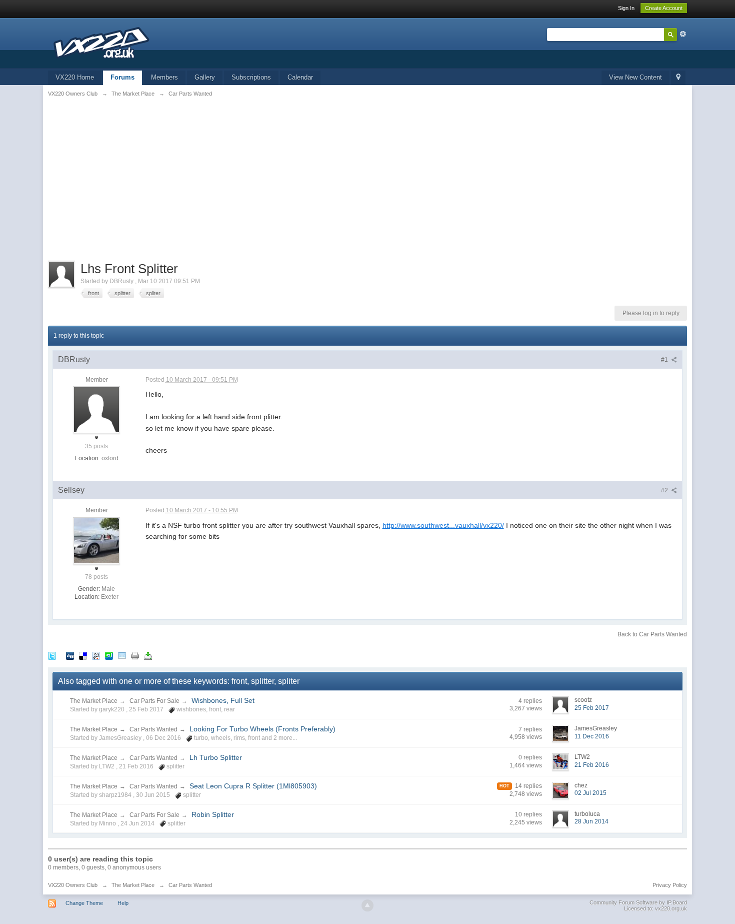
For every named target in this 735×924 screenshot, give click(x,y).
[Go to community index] (103, 42)
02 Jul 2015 (590, 792)
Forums (122, 77)
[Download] (148, 655)
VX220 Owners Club (73, 885)
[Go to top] (368, 905)
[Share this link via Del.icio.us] (83, 655)
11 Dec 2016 (591, 736)
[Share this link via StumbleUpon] (109, 655)
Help (123, 903)
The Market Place (94, 700)
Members (164, 77)
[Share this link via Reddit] (96, 655)
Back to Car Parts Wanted (652, 634)
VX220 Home (75, 77)
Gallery (204, 77)
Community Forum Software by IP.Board (638, 902)
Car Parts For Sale (155, 700)
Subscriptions (251, 77)
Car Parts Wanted (154, 729)
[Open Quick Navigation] (678, 78)
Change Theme (84, 903)
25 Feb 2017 (591, 707)
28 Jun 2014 (591, 821)
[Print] (135, 655)
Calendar (300, 77)
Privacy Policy (669, 885)
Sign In (626, 8)
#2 (665, 490)
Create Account (663, 8)
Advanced (683, 34)
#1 (665, 359)
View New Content (635, 77)
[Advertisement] (368, 186)
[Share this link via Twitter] (52, 655)
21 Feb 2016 (591, 764)
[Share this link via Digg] (70, 655)
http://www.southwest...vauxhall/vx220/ (443, 525)
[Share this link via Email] (122, 655)
